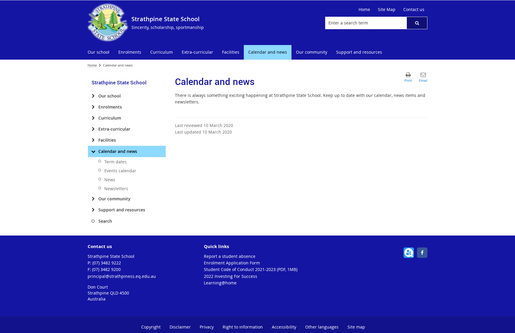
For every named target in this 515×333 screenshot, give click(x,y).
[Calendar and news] (93, 151)
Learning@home (220, 283)
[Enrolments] (93, 107)
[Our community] (93, 198)
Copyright (151, 327)
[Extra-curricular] (93, 129)
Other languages (322, 327)
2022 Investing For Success (230, 276)
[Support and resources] (93, 210)
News (109, 179)
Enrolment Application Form (232, 263)
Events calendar (120, 171)
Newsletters (116, 188)
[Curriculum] (93, 118)
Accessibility (284, 327)
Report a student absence (229, 256)
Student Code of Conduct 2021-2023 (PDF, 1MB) (250, 269)
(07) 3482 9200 (106, 269)
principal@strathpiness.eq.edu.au (122, 276)
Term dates (115, 162)
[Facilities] (93, 140)
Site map (356, 327)
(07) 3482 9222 (106, 263)
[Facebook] (422, 252)
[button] (417, 23)
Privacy (207, 327)
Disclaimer (180, 327)
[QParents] (409, 252)
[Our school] (93, 96)
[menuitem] (98, 52)
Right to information (243, 327)
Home (92, 65)
